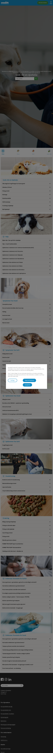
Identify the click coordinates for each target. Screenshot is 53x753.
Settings (13, 380)
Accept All (27, 385)
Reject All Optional (29, 380)
